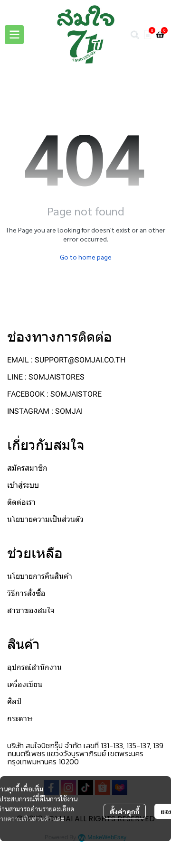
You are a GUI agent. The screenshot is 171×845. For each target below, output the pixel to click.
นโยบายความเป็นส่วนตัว (45, 519)
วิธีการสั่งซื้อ (26, 593)
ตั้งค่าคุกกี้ (125, 811)
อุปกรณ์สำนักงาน (34, 667)
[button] (135, 34)
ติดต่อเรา (21, 502)
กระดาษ (20, 718)
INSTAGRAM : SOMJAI (45, 411)
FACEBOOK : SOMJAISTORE (54, 394)
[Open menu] (14, 34)
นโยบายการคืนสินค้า (39, 576)
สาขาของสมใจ (31, 610)
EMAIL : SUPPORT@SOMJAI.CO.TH (66, 359)
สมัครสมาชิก (27, 468)
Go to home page (86, 256)
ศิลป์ (14, 701)
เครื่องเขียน (24, 684)
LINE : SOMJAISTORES (46, 376)
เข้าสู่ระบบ (23, 485)
